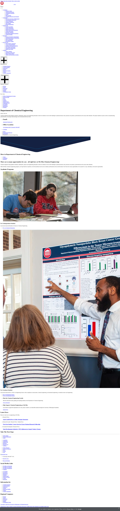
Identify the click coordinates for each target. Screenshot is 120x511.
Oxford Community (7, 73)
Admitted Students (6, 66)
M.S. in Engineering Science (8, 394)
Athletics (4, 50)
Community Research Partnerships (12, 38)
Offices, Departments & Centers (9, 96)
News (4, 98)
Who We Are (5, 42)
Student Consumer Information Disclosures (17, 506)
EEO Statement (36, 506)
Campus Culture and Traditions (12, 45)
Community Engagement (10, 48)
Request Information (10, 24)
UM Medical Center (7, 91)
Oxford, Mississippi (9, 27)
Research (5, 35)
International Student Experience (12, 33)
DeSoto (4, 86)
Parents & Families (6, 70)
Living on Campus (9, 26)
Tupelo (4, 87)
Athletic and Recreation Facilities (12, 54)
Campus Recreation (9, 31)
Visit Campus (8, 23)
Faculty (7, 14)
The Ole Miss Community (11, 43)
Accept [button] (79, 509)
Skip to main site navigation (5, 1)
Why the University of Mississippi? (12, 18)
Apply (4, 437)
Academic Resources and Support (12, 16)
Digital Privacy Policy (4, 506)
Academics (5, 9)
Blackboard (5, 106)
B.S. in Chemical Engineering (9, 227)
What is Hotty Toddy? (10, 53)
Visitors (4, 71)
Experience (5, 105)
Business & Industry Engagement (12, 36)
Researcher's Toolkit (10, 41)
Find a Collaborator (9, 39)
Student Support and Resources (12, 30)
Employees (5, 68)
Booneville (5, 88)
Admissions (5, 17)
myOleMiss (5, 104)
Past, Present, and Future (10, 46)
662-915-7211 (6, 458)
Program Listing (9, 11)
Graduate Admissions (10, 22)
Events (4, 99)
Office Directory (6, 447)
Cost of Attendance (9, 21)
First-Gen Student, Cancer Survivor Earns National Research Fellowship (21, 424)
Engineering (5, 133)
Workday (5, 107)
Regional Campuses (9, 32)
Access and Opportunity (10, 44)
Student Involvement (10, 29)
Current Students (6, 67)
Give (15, 4)
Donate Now (5, 409)
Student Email (6, 101)
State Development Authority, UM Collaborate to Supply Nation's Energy (22, 429)
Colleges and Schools (10, 12)
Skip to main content (16, 1)
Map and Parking (6, 460)
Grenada (4, 89)
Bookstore (5, 479)
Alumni (4, 69)
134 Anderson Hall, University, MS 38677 (11, 127)
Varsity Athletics (9, 51)
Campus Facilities (9, 34)
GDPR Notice (29, 506)
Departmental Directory (7, 132)
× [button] (118, 508)
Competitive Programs (10, 13)
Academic (5, 129)
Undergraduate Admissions (11, 20)
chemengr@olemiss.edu (7, 122)
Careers (4, 478)
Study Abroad (8, 15)
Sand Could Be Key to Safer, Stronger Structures (15, 419)
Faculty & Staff (6, 97)
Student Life (5, 25)
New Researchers (9, 40)
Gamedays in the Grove (10, 52)
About (4, 157)
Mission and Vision (9, 49)
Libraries (4, 100)
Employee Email (6, 102)
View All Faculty (6, 402)
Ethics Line (46, 506)
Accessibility (41, 506)
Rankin (4, 90)
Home (4, 131)
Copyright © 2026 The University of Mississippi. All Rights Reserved (14, 504)
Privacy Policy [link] (70, 509)
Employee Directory (7, 448)
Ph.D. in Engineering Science (9, 395)
